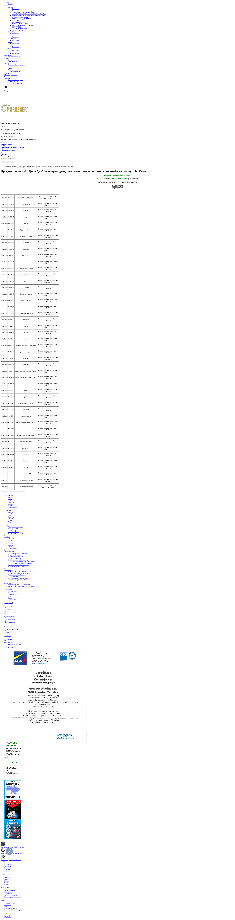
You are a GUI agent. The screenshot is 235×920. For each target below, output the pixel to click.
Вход (6, 91)
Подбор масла (12, 61)
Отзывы (10, 68)
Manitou (6, 877)
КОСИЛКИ (15, 20)
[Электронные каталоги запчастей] (12, 818)
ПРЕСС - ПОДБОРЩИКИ (20, 17)
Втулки (10, 504)
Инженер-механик (14, 81)
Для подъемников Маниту (16, 575)
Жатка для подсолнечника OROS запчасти (21, 586)
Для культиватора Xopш (15, 527)
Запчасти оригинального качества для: (13, 491)
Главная (6, 2)
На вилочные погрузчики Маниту (18, 573)
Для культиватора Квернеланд (17, 553)
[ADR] (45, 740)
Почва (10, 598)
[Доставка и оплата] (12, 779)
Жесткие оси (12, 591)
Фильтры (11, 538)
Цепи (9, 500)
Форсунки (11, 502)
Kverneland (11, 32)
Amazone (7, 869)
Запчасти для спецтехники (12, 897)
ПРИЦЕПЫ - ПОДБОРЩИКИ (21, 19)
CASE (10, 35)
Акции (6, 73)
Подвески (11, 594)
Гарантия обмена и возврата (17, 65)
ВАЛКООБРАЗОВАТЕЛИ (20, 23)
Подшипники (12, 507)
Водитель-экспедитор (15, 83)
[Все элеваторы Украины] (12, 799)
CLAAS (10, 10)
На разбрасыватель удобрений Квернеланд (21, 561)
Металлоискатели (10, 890)
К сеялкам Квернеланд (15, 555)
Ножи (10, 505)
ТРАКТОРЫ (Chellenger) (19, 28)
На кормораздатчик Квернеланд (18, 566)
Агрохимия (8, 893)
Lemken (10, 45)
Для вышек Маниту (14, 576)
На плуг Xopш (12, 530)
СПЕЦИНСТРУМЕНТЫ (19, 30)
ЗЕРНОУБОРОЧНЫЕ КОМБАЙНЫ (23, 12)
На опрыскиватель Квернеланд (18, 560)
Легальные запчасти (10, 895)
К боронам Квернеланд (15, 556)
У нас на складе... (9, 903)
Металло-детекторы (10, 75)
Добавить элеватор (14, 57)
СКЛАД (7, 76)
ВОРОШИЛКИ (16, 22)
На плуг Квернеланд (14, 558)
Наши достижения (14, 71)
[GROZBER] (14, 109)
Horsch (10, 42)
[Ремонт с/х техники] (12, 838)
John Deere (11, 7)
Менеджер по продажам (15, 80)
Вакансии (11, 70)
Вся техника (15, 9)
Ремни (10, 499)
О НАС (10, 66)
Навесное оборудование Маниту (18, 580)
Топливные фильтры (14, 644)
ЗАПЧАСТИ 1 (5, 861)
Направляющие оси (14, 593)
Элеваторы (7, 55)
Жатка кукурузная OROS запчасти (19, 584)
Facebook (7, 916)
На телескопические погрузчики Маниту (21, 571)
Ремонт (10, 60)
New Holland (12, 38)
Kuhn (6, 884)
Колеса (10, 596)
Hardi (9, 52)
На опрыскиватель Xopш (16, 533)
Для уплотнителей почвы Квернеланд (20, 563)
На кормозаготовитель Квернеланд (19, 565)
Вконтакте (7, 917)
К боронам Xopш (13, 532)
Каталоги (7, 5)
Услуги (6, 58)
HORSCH (7, 871)
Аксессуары (12, 599)
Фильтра (10, 497)
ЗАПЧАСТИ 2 (5, 874)
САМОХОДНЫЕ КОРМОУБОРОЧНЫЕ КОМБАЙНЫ (29, 14)
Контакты (7, 63)
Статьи (10, 4)
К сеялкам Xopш (13, 528)
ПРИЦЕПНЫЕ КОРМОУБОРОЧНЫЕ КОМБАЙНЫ (28, 15)
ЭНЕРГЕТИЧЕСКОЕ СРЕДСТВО (22, 25)
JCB (9, 48)
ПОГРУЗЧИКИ (16, 27)
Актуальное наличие (10, 908)
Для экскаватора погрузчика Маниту (19, 578)
